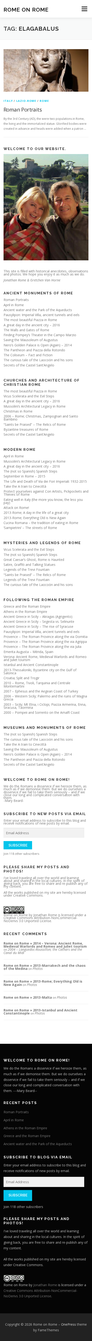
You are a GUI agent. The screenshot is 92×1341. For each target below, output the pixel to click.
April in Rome (14, 305)
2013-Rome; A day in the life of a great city (36, 512)
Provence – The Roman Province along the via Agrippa (45, 641)
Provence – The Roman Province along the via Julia (42, 646)
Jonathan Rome (45, 915)
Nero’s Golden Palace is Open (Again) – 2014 (38, 345)
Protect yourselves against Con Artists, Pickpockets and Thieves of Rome (46, 493)
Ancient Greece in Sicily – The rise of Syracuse (38, 626)
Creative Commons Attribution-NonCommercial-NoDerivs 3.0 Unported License (40, 919)
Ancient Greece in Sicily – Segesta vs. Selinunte (39, 621)
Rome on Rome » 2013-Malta (28, 997)
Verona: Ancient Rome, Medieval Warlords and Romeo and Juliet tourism (45, 658)
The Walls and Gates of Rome (26, 330)
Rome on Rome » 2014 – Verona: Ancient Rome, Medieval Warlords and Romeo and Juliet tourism (45, 945)
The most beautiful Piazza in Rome (30, 320)
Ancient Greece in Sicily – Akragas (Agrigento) (38, 616)
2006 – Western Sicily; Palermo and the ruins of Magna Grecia (45, 697)
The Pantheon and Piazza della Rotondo (34, 350)
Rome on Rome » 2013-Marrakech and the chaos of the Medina (45, 967)
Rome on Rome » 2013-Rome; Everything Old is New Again (43, 983)
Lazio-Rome (26, 101)
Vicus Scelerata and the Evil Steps (29, 396)
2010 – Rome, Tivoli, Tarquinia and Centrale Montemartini (37, 684)
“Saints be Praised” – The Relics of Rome (35, 424)
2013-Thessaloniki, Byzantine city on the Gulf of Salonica (40, 671)
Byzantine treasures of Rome (26, 429)
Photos (38, 968)
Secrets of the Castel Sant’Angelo (29, 365)
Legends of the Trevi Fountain (27, 569)
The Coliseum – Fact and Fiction (28, 355)
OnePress (68, 1324)
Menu (84, 9)
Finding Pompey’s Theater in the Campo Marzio (40, 335)
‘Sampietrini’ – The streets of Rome (30, 527)
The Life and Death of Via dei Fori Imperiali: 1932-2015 (45, 481)
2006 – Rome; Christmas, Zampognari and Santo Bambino (41, 417)
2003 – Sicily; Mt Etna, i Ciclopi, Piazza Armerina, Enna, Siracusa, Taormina (45, 706)
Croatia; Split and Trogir (21, 678)
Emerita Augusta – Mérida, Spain (28, 651)
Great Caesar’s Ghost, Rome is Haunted (34, 559)
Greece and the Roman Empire (27, 606)
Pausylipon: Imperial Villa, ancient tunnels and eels (41, 315)
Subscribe (17, 845)
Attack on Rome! (16, 507)
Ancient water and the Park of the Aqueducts (38, 310)
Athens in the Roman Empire (25, 611)
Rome (44, 101)
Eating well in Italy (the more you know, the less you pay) (43, 501)
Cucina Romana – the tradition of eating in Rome (41, 522)
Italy (8, 101)
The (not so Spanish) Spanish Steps (30, 471)
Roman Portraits (23, 109)
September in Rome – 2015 (24, 476)
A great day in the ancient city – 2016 (32, 325)
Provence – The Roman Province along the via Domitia (46, 636)
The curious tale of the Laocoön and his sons (38, 360)
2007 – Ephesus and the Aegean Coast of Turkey (41, 691)
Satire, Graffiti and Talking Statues (29, 564)
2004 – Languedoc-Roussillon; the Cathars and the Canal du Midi (43, 951)
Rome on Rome (26, 9)
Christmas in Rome (18, 411)
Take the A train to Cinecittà (25, 486)
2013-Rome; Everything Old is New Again (35, 518)
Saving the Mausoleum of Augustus (31, 340)
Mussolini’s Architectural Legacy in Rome (35, 406)
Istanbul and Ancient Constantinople (31, 664)
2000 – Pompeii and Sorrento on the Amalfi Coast (42, 712)
